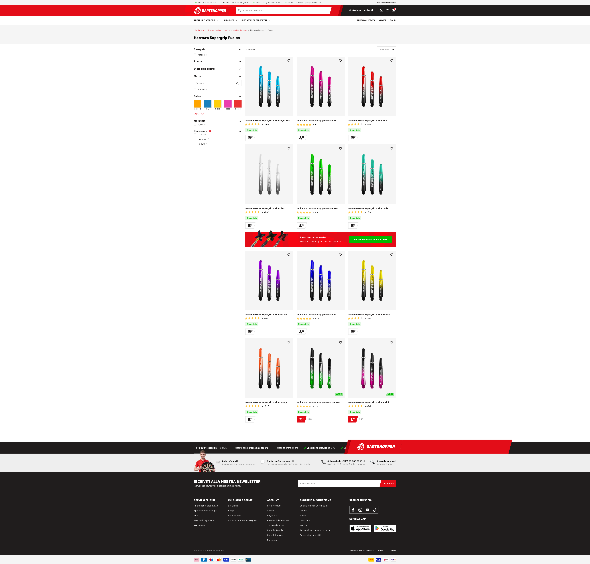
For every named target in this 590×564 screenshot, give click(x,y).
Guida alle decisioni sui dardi (314, 505)
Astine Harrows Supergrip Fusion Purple (266, 314)
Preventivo (199, 525)
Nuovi (303, 515)
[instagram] (360, 510)
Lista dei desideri (275, 535)
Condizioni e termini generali (361, 550)
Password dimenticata (278, 520)
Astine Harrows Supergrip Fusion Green (317, 208)
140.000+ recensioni (386, 2)
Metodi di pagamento (204, 520)
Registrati (272, 515)
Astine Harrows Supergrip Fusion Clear (265, 208)
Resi (196, 515)
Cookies (392, 550)
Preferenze (272, 540)
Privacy (381, 550)
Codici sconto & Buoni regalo (242, 520)
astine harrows (240, 30)
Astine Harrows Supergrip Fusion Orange (266, 402)
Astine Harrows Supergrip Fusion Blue (316, 314)
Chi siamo (233, 505)
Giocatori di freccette (254, 20)
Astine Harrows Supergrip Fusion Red (367, 120)
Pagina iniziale (214, 30)
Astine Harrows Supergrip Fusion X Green (318, 402)
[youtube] (367, 510)
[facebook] (353, 510)
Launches (228, 20)
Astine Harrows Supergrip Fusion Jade (368, 208)
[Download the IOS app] (360, 528)
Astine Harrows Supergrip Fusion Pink (316, 120)
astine (227, 30)
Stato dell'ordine (275, 525)
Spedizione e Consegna (205, 510)
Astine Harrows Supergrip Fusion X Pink (368, 402)
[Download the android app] (385, 528)
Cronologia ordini (275, 530)
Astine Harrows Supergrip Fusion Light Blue (267, 120)
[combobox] (284, 10)
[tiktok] (374, 510)
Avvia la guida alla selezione (370, 239)
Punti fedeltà (234, 515)
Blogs (231, 510)
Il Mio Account (274, 505)
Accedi (270, 510)
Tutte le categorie (204, 20)
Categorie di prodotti (310, 535)
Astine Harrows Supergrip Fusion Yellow (369, 314)
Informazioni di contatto (206, 505)
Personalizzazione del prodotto (315, 530)
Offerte (303, 510)
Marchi (303, 525)
